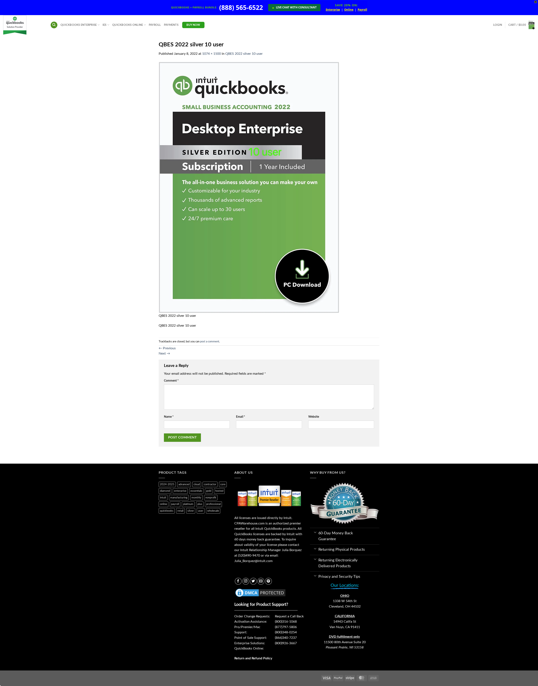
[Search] (54, 25)
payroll (175, 504)
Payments (171, 25)
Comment (171, 380)
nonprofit (210, 497)
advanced (184, 484)
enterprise (180, 491)
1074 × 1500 (211, 53)
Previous (167, 348)
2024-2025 (167, 484)
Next (164, 353)
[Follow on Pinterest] (268, 581)
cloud (197, 484)
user (200, 511)
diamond (165, 491)
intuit (163, 497)
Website (313, 416)
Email (240, 416)
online (163, 504)
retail (180, 511)
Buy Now (193, 25)
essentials (196, 491)
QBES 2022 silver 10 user (244, 53)
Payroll (362, 10)
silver (190, 511)
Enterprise (333, 10)
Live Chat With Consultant (294, 7)
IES (105, 25)
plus (199, 504)
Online (348, 10)
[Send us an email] (260, 581)
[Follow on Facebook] (238, 581)
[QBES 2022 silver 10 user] (249, 187)
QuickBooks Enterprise (79, 25)
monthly (196, 497)
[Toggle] (315, 532)
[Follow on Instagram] (245, 581)
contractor (210, 484)
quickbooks (166, 511)
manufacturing (178, 497)
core (222, 484)
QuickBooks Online (127, 25)
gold (208, 491)
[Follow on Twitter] (253, 581)
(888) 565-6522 (241, 7)
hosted (219, 491)
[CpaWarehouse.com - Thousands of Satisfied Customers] (23, 25)
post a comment (209, 341)
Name (169, 416)
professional (213, 504)
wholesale (213, 511)
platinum (188, 504)
